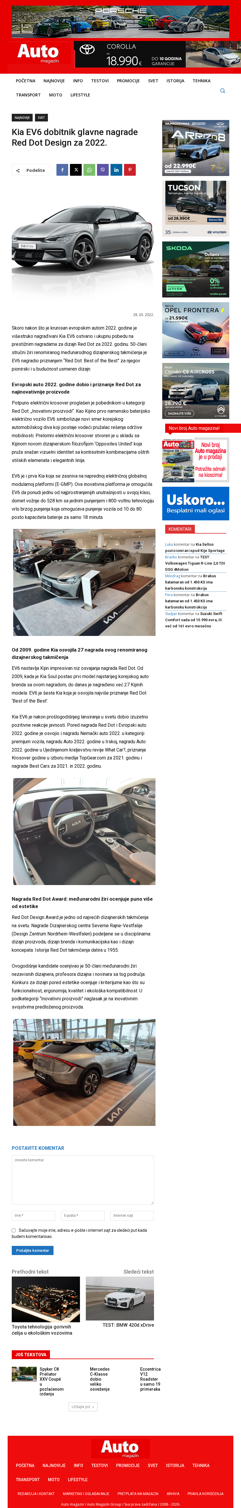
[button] (222, 90)
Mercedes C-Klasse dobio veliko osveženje (100, 1379)
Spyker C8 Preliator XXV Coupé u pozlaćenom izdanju (52, 1381)
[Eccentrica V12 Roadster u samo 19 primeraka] (125, 1374)
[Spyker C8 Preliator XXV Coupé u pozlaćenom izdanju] (24, 1374)
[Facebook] (62, 170)
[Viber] (103, 170)
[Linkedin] (116, 170)
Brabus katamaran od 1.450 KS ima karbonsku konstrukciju (190, 582)
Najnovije (22, 118)
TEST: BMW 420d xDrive (128, 1325)
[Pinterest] (130, 170)
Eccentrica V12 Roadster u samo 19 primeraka (150, 1379)
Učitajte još (81, 1406)
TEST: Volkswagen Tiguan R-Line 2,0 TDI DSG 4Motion (195, 563)
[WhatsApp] (89, 170)
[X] (76, 170)
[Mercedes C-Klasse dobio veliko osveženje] (74, 1374)
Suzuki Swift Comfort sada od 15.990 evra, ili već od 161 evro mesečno (193, 619)
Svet (41, 118)
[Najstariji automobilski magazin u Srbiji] (39, 53)
